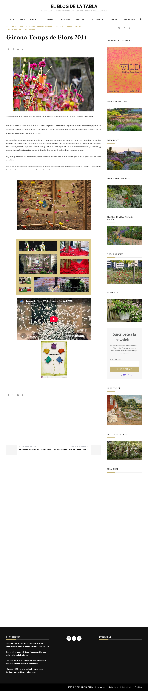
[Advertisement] (53, 415)
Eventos (80, 19)
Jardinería (65, 19)
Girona (77, 27)
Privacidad (126, 687)
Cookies (138, 687)
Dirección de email (115, 359)
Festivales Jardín (45, 27)
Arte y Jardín (97, 19)
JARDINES (34, 19)
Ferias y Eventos (27, 27)
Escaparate (129, 19)
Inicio (11, 19)
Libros (114, 19)
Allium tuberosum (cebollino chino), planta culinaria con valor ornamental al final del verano (27, 645)
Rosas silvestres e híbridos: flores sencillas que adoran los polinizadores (26, 653)
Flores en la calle (64, 27)
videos (32, 29)
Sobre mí (101, 687)
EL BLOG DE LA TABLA (74, 6)
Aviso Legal (113, 687)
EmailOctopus (129, 375)
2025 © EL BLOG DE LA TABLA (81, 687)
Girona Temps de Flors (16, 29)
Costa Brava (12, 27)
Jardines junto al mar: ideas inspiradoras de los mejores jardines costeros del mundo (26, 662)
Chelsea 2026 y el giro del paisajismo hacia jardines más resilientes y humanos (24, 671)
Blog (22, 19)
